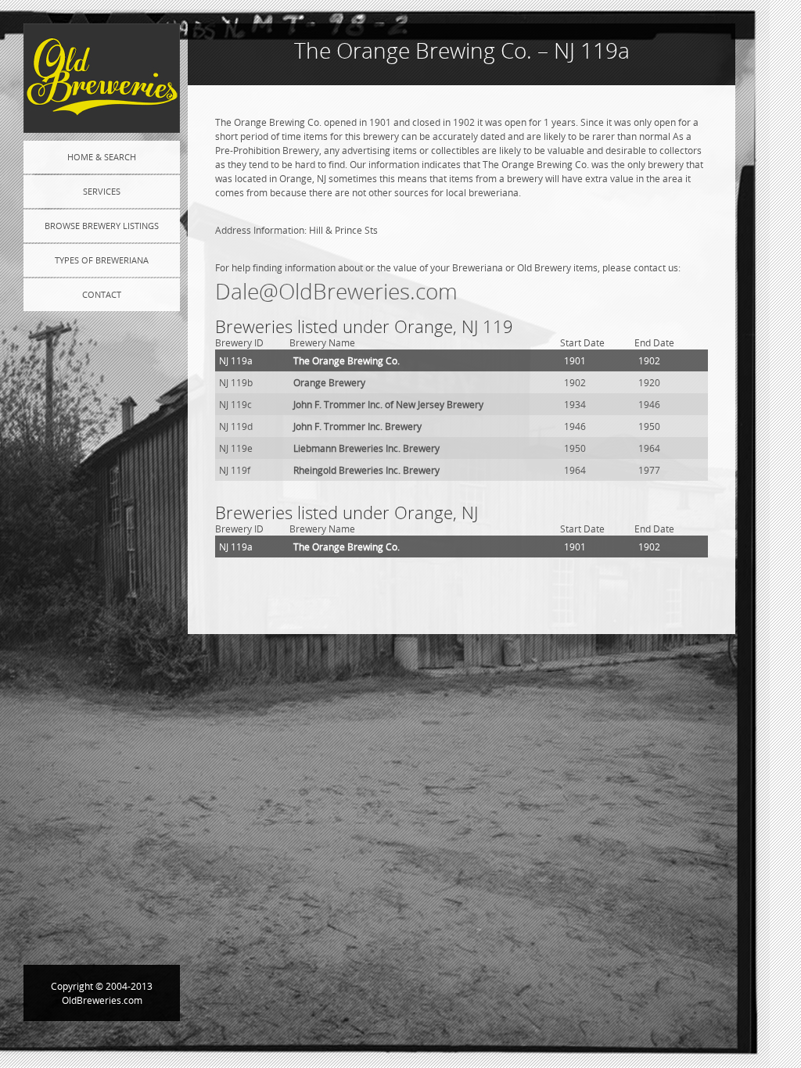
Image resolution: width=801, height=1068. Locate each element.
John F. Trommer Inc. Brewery (357, 426)
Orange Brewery (329, 382)
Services (101, 191)
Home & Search (101, 157)
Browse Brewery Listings (102, 225)
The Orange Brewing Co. (346, 360)
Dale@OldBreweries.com (336, 291)
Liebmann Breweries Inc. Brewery (366, 448)
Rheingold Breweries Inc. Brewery (366, 470)
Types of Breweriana (102, 260)
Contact (101, 294)
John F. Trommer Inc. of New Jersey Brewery (388, 404)
